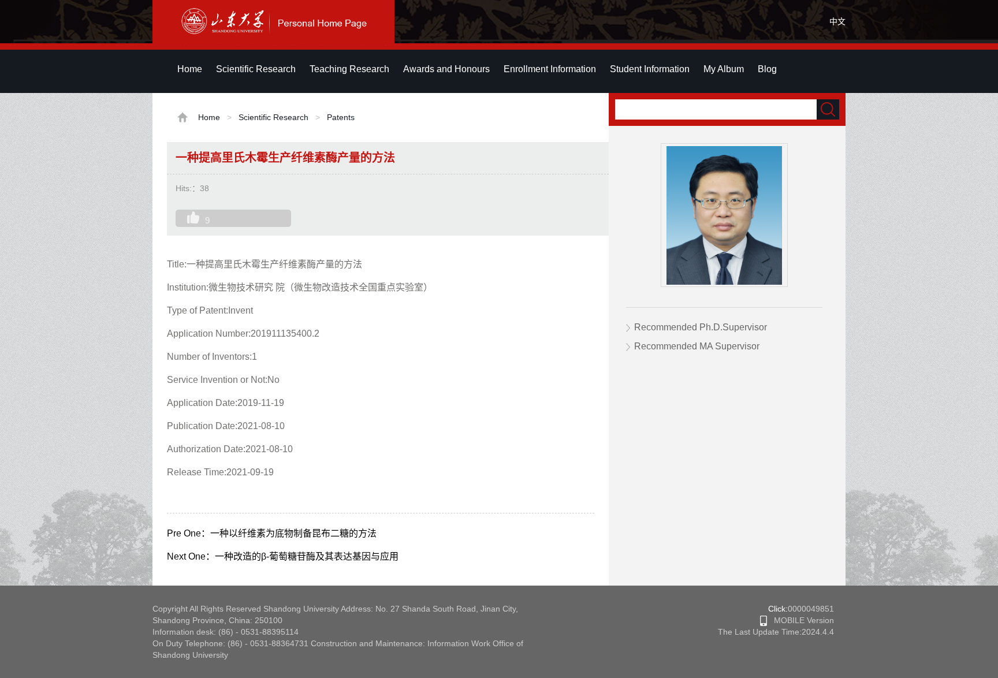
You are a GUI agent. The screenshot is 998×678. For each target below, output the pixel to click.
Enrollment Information (550, 69)
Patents (341, 117)
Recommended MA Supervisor (696, 346)
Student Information (650, 69)
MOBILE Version (800, 620)
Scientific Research (256, 69)
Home (189, 69)
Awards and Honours (446, 69)
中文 (837, 21)
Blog (767, 69)
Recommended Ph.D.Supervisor (700, 327)
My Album (723, 69)
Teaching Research (349, 69)
